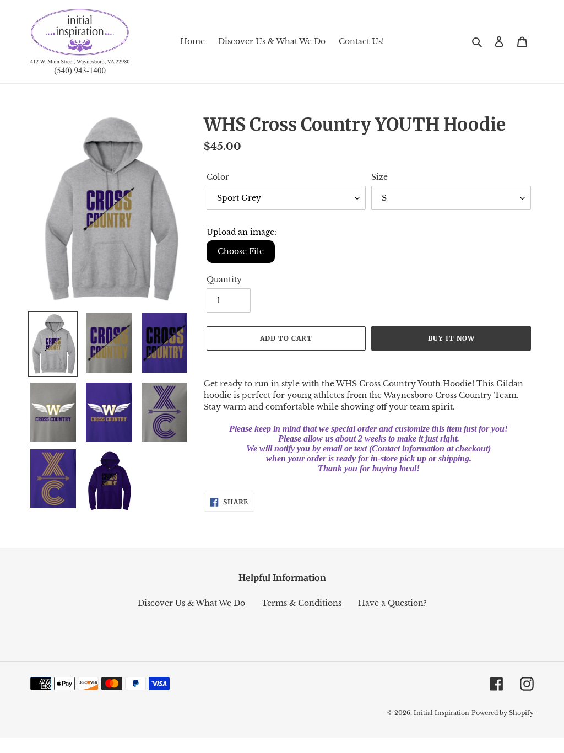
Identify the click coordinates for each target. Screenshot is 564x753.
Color (218, 177)
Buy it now (451, 338)
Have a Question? (392, 603)
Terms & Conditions (301, 603)
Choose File (241, 251)
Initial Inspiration (441, 713)
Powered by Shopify (502, 713)
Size (379, 177)
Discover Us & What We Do (191, 603)
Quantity (224, 279)
